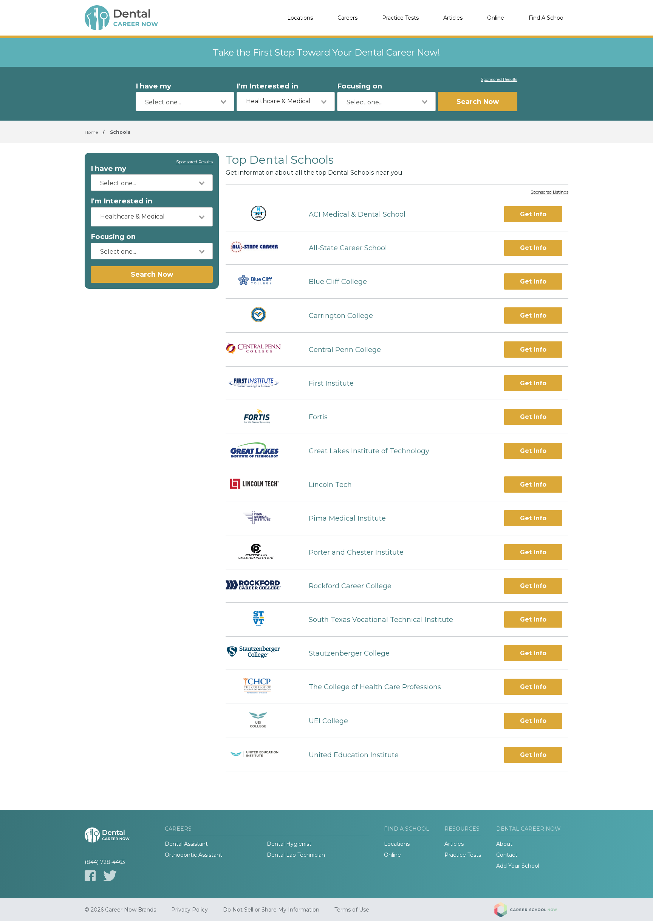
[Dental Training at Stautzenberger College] (260, 653)
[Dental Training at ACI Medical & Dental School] (260, 214)
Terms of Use (351, 909)
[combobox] (185, 101)
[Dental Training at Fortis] (260, 416)
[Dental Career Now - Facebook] (90, 875)
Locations (300, 17)
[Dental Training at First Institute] (260, 383)
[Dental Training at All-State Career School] (260, 248)
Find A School (547, 17)
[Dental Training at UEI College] (260, 720)
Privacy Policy (189, 909)
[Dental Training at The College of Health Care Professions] (260, 686)
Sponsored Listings (549, 192)
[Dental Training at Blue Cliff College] (260, 281)
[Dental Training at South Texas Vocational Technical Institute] (260, 619)
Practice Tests (400, 17)
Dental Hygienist (289, 843)
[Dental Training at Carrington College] (260, 315)
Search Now (477, 101)
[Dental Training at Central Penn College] (260, 349)
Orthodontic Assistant (193, 854)
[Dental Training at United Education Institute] (260, 754)
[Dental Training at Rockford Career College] (260, 585)
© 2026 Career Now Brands (120, 909)
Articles (453, 17)
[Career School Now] (531, 909)
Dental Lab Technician (296, 854)
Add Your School (517, 865)
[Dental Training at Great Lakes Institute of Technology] (261, 450)
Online (495, 17)
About (504, 843)
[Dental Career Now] (122, 17)
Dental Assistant (186, 843)
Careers (347, 17)
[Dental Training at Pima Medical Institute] (260, 518)
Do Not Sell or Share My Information (271, 909)
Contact (506, 854)
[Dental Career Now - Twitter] (110, 875)
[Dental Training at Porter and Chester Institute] (260, 552)
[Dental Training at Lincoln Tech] (260, 484)
